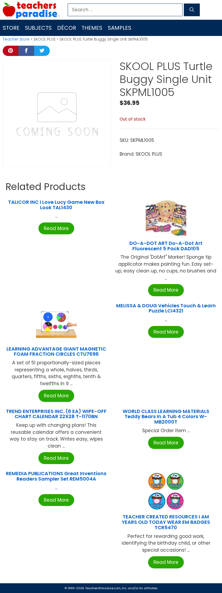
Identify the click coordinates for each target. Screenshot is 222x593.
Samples (119, 28)
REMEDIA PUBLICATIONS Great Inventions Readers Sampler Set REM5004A (56, 476)
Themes (91, 28)
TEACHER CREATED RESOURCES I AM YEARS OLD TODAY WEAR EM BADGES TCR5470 (166, 522)
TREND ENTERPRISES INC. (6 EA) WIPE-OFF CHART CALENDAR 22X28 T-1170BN (56, 414)
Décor (66, 28)
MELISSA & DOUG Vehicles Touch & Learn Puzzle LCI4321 (166, 308)
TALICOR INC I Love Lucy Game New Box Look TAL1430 (56, 205)
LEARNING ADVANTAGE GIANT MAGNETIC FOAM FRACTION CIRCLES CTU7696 (56, 351)
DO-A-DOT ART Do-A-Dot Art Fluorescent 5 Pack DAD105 (166, 246)
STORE (11, 28)
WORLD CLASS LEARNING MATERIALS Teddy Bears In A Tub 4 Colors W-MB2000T (166, 416)
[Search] (192, 10)
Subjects (38, 28)
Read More (56, 228)
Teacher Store (16, 39)
